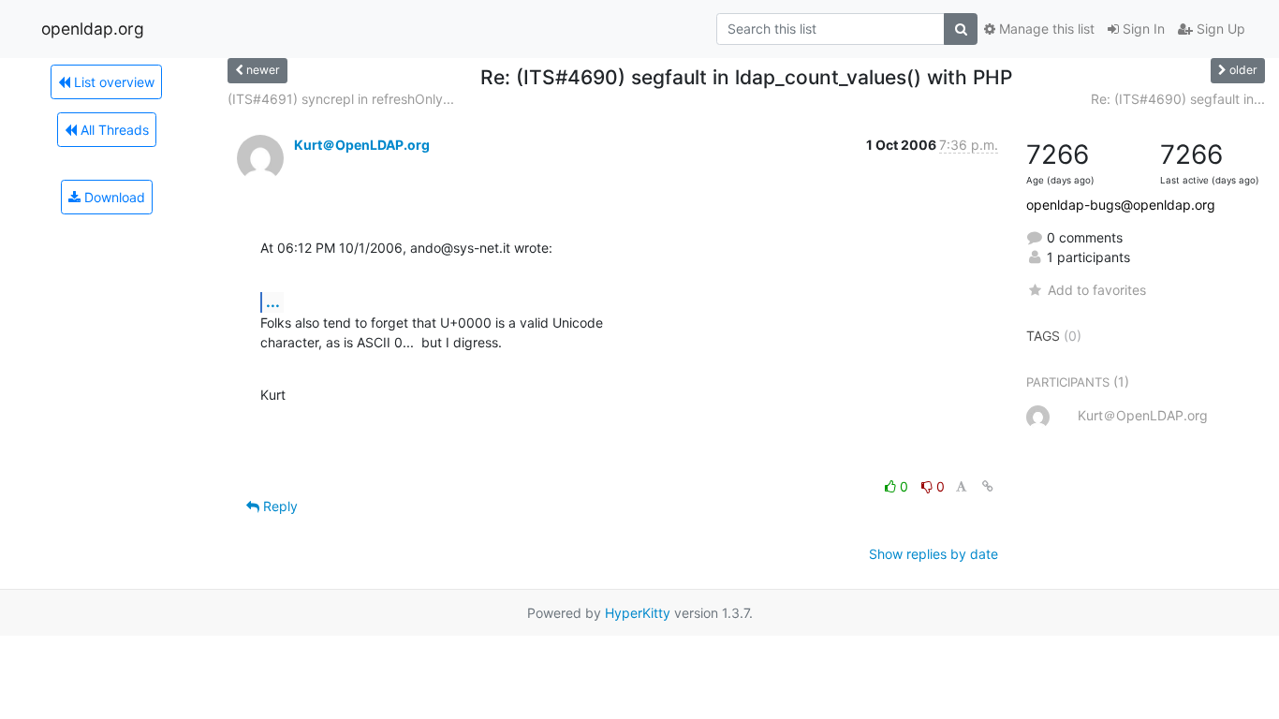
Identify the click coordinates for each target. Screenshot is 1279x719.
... (273, 301)
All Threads (113, 130)
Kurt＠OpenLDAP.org (362, 145)
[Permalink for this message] (988, 486)
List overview (112, 82)
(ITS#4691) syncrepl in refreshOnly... (341, 99)
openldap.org (92, 28)
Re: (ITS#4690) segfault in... (1178, 99)
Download (113, 197)
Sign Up (1219, 29)
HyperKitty (637, 613)
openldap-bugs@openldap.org (1120, 205)
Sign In (1142, 29)
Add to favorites (1096, 290)
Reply (278, 506)
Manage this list (1045, 29)
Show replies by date (933, 554)
